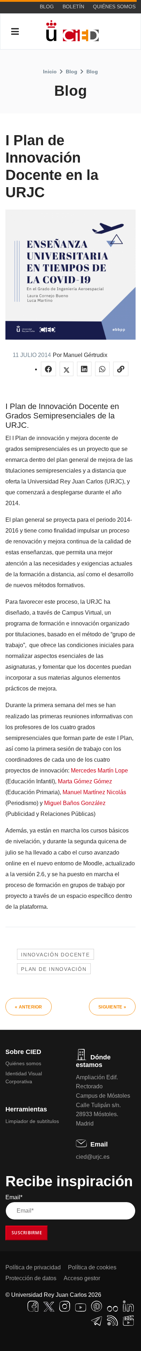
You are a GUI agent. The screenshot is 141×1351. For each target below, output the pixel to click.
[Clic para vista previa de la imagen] (70, 275)
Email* (13, 1197)
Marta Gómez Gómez (85, 781)
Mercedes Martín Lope (99, 770)
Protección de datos (30, 1278)
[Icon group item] (32, 1306)
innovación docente (55, 955)
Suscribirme (27, 1233)
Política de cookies (92, 1267)
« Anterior (28, 1007)
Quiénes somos (114, 6)
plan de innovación (54, 969)
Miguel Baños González (75, 803)
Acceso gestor (82, 1278)
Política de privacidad (33, 1267)
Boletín (73, 6)
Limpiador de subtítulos (32, 1121)
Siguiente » (112, 1007)
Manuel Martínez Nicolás (94, 792)
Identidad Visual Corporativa (23, 1077)
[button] (48, 369)
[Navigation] (15, 32)
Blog (47, 6)
